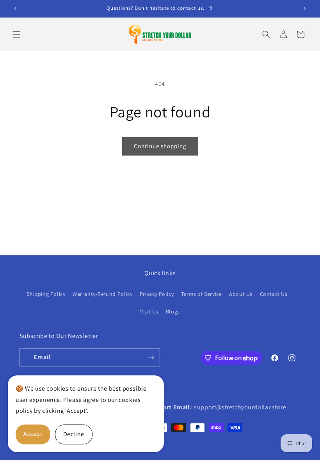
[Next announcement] (304, 8)
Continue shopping (160, 146)
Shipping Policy (46, 293)
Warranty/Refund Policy (102, 293)
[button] (16, 34)
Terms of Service (201, 293)
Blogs (173, 311)
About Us (240, 293)
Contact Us (274, 293)
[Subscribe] (151, 357)
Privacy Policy (157, 293)
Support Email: (170, 407)
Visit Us (149, 311)
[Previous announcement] (15, 8)
